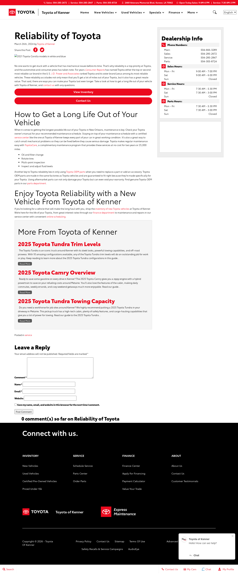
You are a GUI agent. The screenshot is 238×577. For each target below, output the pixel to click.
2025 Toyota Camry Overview (56, 272)
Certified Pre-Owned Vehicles (39, 481)
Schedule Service (83, 465)
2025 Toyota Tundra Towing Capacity (66, 301)
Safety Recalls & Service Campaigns (102, 549)
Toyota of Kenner (46, 43)
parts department (36, 183)
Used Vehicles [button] (131, 13)
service (28, 334)
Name (18, 384)
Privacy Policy (83, 541)
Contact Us (83, 100)
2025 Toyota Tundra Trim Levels (59, 244)
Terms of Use (137, 541)
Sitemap (119, 541)
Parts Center (80, 473)
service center (21, 137)
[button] (215, 12)
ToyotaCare (31, 145)
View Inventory (83, 92)
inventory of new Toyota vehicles (112, 208)
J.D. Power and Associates (65, 73)
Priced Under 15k (32, 488)
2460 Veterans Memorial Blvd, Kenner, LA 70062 (149, 2)
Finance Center (131, 465)
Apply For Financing (133, 473)
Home (84, 12)
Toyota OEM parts (75, 171)
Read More (25, 263)
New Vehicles (30, 465)
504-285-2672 (209, 53)
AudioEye (133, 549)
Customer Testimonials (184, 481)
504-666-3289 (209, 49)
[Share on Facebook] (35, 49)
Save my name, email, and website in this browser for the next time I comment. (58, 404)
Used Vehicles (30, 473)
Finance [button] (174, 13)
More (191, 13)
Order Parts (79, 481)
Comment (20, 377)
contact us (48, 85)
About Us (176, 465)
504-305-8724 (209, 61)
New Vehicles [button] (104, 13)
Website (18, 398)
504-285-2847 (209, 57)
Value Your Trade (132, 488)
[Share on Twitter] (42, 49)
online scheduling (56, 216)
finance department (103, 212)
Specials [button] (155, 13)
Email (18, 391)
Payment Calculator (133, 481)
